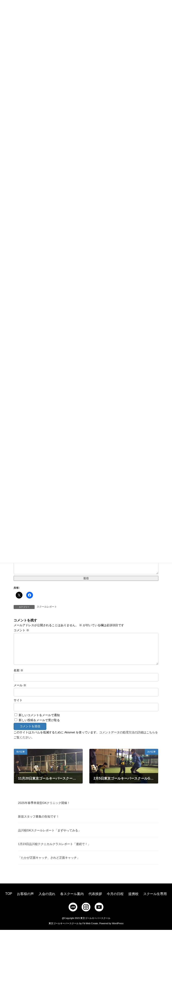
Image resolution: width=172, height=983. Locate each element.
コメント (21, 630)
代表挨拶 (95, 894)
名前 (18, 670)
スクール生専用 (155, 894)
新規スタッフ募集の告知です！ (38, 816)
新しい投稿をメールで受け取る (39, 720)
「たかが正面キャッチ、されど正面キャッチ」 (49, 857)
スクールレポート (47, 606)
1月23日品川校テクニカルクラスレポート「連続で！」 (54, 844)
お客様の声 (25, 894)
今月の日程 (115, 894)
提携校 (133, 894)
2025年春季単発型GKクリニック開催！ (44, 803)
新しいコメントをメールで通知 (39, 715)
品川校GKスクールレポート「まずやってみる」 (49, 830)
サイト (18, 700)
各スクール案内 (72, 894)
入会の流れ (47, 894)
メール (20, 685)
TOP (8, 893)
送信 (86, 578)
